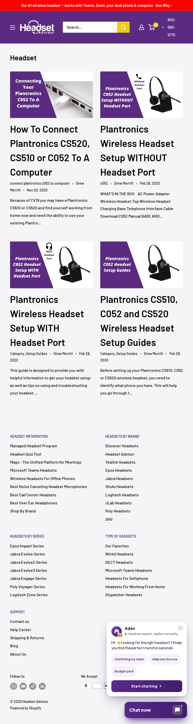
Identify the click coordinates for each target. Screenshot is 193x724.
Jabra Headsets (119, 478)
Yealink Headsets (120, 462)
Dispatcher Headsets (123, 594)
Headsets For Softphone (126, 578)
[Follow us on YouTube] (23, 686)
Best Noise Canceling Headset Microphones (48, 486)
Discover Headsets (121, 445)
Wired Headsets (119, 553)
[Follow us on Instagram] (13, 686)
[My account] (141, 27)
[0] (152, 27)
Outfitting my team (129, 659)
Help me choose (164, 659)
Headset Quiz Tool (25, 454)
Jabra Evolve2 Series (28, 562)
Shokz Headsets (119, 486)
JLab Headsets (118, 502)
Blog (14, 645)
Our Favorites (117, 545)
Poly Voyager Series (27, 586)
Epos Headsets (118, 470)
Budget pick (124, 671)
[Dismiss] (180, 628)
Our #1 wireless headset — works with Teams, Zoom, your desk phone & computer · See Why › (96, 5)
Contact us (19, 621)
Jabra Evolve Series (27, 553)
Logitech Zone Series (29, 594)
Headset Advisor (119, 454)
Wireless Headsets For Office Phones (42, 478)
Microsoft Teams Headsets (33, 470)
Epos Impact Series (27, 545)
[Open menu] (12, 27)
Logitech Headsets (122, 494)
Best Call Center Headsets (33, 494)
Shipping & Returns (27, 637)
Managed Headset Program (33, 445)
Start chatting (144, 686)
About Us (18, 654)
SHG (109, 519)
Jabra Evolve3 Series (28, 570)
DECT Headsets (119, 562)
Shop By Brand (23, 510)
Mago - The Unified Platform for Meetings (45, 462)
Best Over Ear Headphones (33, 502)
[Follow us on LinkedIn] (42, 686)
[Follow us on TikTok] (32, 686)
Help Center (20, 629)
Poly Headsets (117, 510)
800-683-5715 (172, 27)
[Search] (123, 27)
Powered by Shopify (25, 708)
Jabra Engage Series (28, 578)
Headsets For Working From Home (135, 586)
